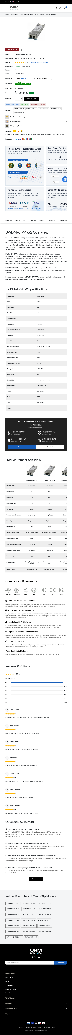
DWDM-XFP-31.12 (44, 920)
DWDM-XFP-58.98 (29, 926)
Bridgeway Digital (49, 1027)
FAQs (7, 981)
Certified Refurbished (40, 78)
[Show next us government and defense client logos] (40, 165)
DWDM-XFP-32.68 (13, 903)
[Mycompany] (39, 957)
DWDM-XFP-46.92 (29, 903)
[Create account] (60, 8)
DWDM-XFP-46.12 (31, 937)
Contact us (21, 447)
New (21, 78)
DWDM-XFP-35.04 (45, 915)
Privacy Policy (29, 1031)
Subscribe (60, 963)
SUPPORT (33, 220)
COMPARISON (62, 220)
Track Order (9, 985)
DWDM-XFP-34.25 (44, 931)
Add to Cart (31, 99)
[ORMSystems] (35, 957)
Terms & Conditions (41, 1031)
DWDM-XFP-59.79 (29, 920)
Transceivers (14, 14)
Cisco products (38, 279)
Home (7, 14)
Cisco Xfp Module (38, 14)
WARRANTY (42, 220)
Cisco (16, 70)
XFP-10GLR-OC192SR (14, 937)
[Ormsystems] (32, 957)
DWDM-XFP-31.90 (45, 909)
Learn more (36, 879)
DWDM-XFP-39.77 (13, 920)
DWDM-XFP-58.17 (49, 481)
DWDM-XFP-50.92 (28, 931)
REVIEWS (52, 220)
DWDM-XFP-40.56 (13, 909)
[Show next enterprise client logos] (40, 177)
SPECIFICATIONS (20, 220)
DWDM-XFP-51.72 (44, 926)
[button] (21, 50)
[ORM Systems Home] (14, 8)
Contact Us (9, 977)
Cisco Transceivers (26, 14)
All (8, 682)
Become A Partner (11, 989)
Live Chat (50, 447)
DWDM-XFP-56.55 (13, 926)
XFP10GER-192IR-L (28, 915)
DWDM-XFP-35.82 (45, 903)
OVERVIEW (8, 220)
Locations (8, 993)
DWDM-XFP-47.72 (32, 277)
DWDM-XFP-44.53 (29, 909)
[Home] (36, 951)
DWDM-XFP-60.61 (13, 931)
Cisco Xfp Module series (14, 279)
